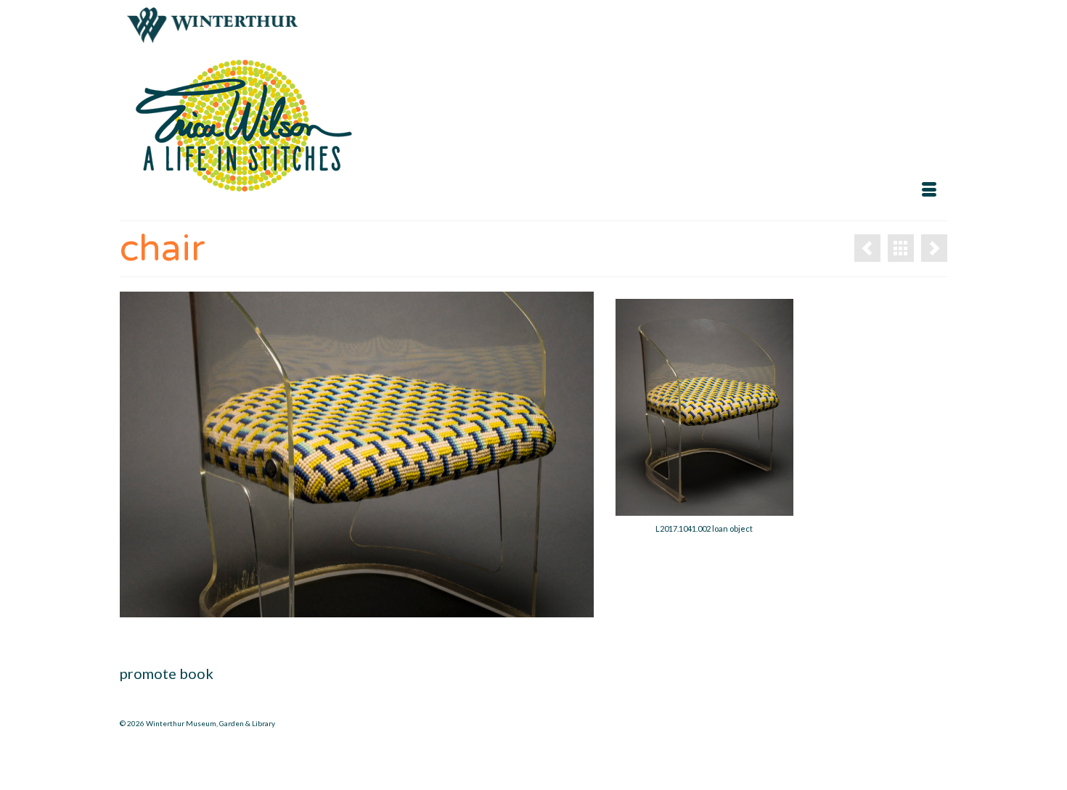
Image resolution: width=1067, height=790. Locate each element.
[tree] (934, 248)
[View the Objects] (901, 248)
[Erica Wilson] (250, 126)
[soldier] (867, 248)
